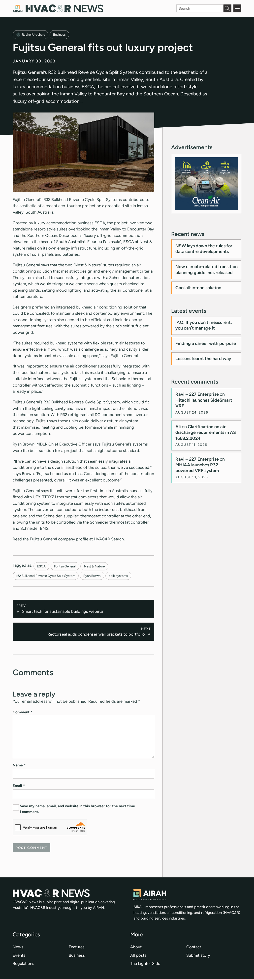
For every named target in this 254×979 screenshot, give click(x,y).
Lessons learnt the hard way (203, 358)
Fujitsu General (43, 538)
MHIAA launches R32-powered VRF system (197, 467)
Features (77, 946)
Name (19, 765)
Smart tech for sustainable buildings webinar (63, 611)
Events (19, 955)
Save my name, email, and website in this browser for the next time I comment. (77, 809)
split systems (118, 576)
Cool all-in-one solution (198, 287)
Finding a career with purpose (205, 343)
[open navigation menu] (237, 8)
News (18, 946)
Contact (193, 946)
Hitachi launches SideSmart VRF (203, 403)
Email (19, 785)
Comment (22, 712)
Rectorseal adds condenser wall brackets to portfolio (96, 634)
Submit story (198, 955)
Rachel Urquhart (33, 34)
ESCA (41, 566)
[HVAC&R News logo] (58, 8)
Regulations (23, 963)
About (136, 946)
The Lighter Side (145, 963)
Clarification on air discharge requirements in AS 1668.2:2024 (205, 432)
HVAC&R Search (109, 538)
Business (59, 34)
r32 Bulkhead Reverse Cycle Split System (45, 576)
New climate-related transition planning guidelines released (206, 269)
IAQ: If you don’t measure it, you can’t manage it (203, 325)
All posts (138, 955)
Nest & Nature (94, 566)
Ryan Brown (91, 576)
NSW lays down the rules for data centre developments (203, 248)
